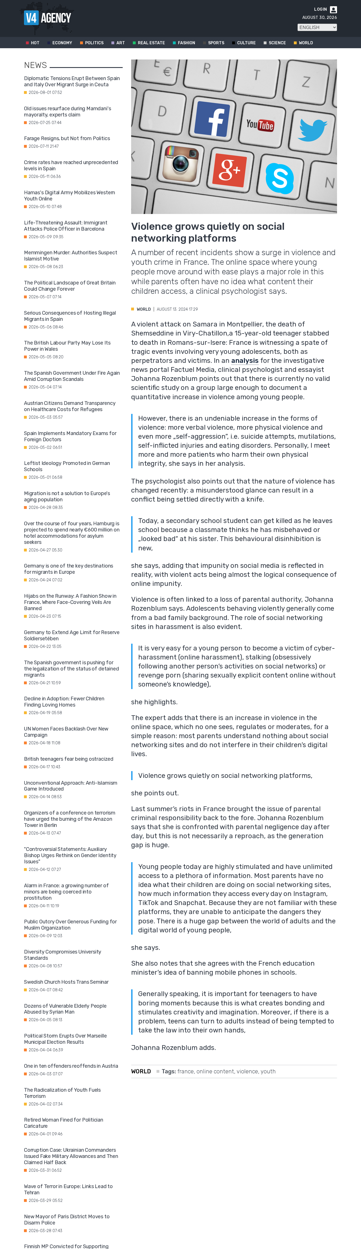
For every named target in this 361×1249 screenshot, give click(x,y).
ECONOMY (62, 43)
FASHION (186, 43)
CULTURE (246, 43)
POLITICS (94, 43)
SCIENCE (277, 43)
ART (120, 43)
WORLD (306, 43)
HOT (35, 43)
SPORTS (216, 43)
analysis (245, 361)
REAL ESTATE (151, 43)
